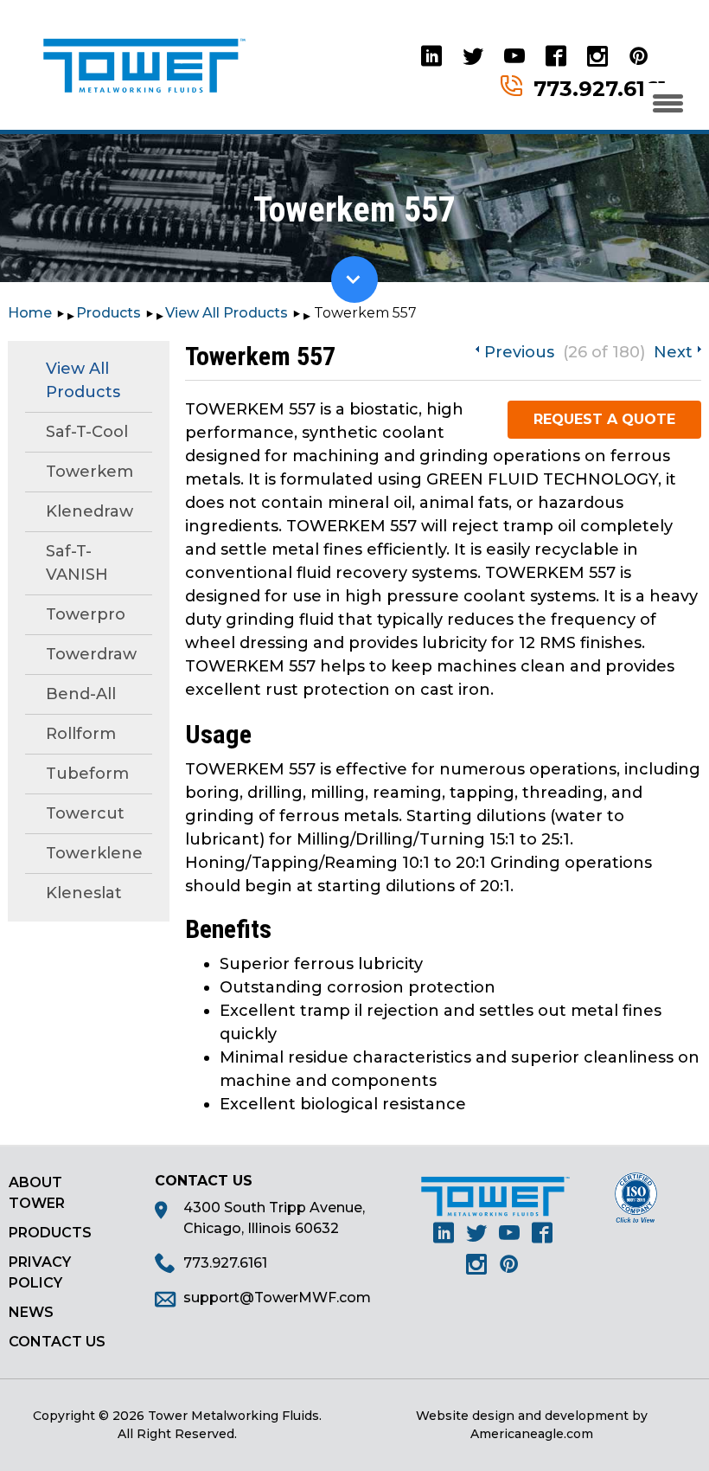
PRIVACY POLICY (40, 1272)
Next (673, 352)
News (31, 1312)
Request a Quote (604, 419)
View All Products (226, 313)
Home (30, 313)
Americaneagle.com (531, 1434)
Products (108, 313)
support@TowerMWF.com (277, 1297)
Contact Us (57, 1341)
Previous (519, 352)
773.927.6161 (600, 87)
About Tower (37, 1192)
